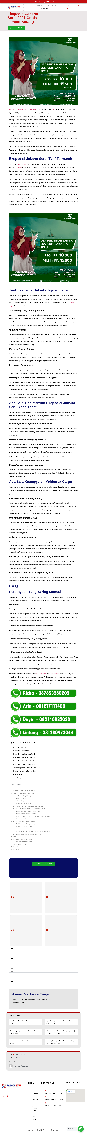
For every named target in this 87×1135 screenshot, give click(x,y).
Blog (49, 5)
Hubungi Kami (44, 8)
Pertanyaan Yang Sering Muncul (22, 839)
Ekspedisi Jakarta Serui (17, 109)
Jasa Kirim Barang (33, 109)
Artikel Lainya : (17, 847)
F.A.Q (14, 836)
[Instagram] (3, 1096)
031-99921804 (41, 674)
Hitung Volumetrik (56, 5)
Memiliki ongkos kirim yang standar (26, 813)
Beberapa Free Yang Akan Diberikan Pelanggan (29, 806)
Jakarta (19, 167)
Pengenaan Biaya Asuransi (23, 803)
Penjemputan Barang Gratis (24, 826)
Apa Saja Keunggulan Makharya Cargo (24, 821)
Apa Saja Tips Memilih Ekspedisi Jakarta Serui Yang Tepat (30, 808)
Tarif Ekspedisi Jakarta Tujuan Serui (23, 793)
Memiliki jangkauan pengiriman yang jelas (28, 811)
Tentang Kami (32, 5)
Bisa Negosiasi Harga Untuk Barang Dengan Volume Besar (33, 831)
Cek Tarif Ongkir (40, 5)
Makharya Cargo (22, 164)
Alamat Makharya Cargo (20, 844)
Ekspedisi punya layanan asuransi (25, 819)
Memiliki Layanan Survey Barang (25, 824)
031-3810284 (54, 674)
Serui (53, 109)
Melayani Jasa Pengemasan (24, 829)
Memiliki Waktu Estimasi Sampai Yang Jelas (28, 834)
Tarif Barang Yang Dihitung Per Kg (25, 796)
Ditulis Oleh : (17, 849)
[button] (43, 947)
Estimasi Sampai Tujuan (23, 801)
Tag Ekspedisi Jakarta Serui (24, 842)
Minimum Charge (21, 798)
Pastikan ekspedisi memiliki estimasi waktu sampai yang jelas (33, 816)
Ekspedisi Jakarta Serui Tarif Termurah (24, 791)
